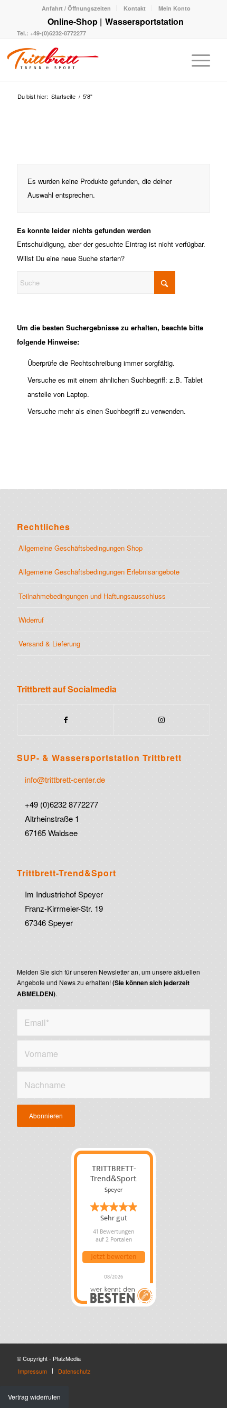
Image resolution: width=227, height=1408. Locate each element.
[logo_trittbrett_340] (83, 60)
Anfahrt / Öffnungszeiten (76, 8)
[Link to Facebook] (65, 720)
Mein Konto (174, 8)
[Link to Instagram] (162, 720)
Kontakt (135, 8)
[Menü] (195, 60)
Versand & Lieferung (49, 643)
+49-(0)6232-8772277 (57, 33)
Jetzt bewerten (113, 1257)
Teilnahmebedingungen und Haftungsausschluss (92, 596)
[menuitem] (76, 8)
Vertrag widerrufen (34, 1396)
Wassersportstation (144, 21)
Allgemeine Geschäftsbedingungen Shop (80, 548)
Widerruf (31, 620)
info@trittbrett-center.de (65, 779)
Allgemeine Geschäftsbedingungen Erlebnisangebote (98, 572)
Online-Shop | (75, 21)
